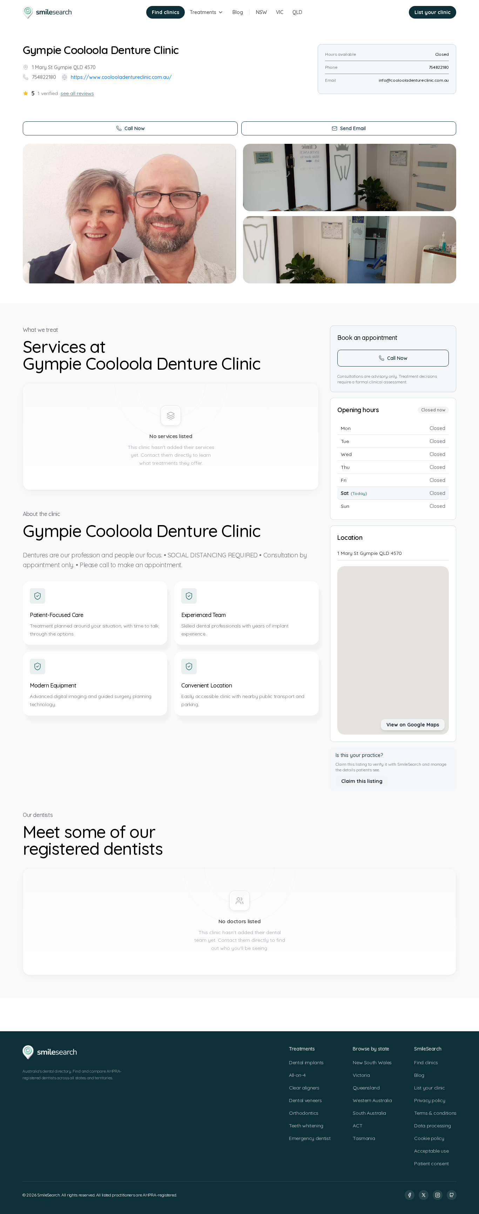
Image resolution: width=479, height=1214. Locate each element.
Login (393, 12)
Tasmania (364, 1138)
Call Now (134, 128)
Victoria (361, 1075)
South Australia (369, 1113)
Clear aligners (304, 1088)
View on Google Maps (412, 725)
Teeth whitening (306, 1125)
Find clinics (165, 12)
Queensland (366, 1088)
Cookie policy (429, 1138)
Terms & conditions (435, 1113)
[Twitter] (424, 1195)
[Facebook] (409, 1195)
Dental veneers (305, 1100)
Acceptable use (431, 1151)
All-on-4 (297, 1075)
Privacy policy (429, 1100)
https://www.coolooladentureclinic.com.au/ (121, 77)
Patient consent (431, 1163)
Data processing (432, 1125)
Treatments (203, 12)
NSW (261, 12)
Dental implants (306, 1062)
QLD (297, 12)
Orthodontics (303, 1113)
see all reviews (77, 93)
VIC (279, 12)
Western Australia (372, 1100)
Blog (237, 12)
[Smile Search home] (48, 12)
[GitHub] (452, 1195)
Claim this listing (362, 781)
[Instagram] (438, 1195)
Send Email (353, 128)
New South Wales (372, 1062)
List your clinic (432, 12)
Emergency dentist (309, 1138)
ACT (357, 1125)
